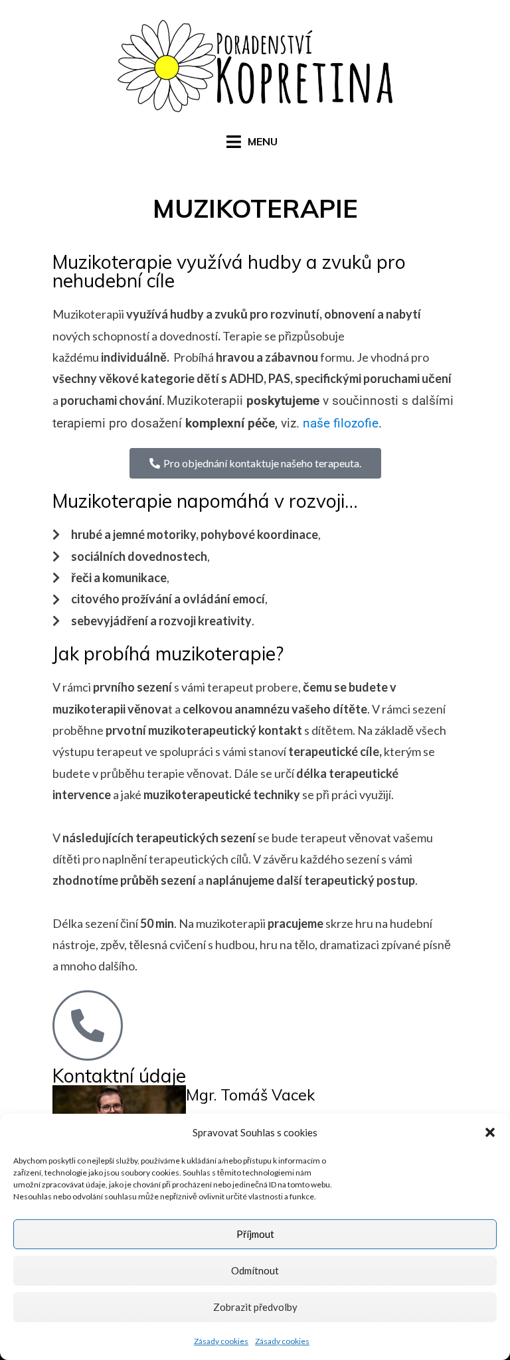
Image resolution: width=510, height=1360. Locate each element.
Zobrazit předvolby (255, 1307)
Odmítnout (255, 1270)
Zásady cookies (221, 1341)
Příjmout (255, 1234)
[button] (490, 1132)
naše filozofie (341, 423)
